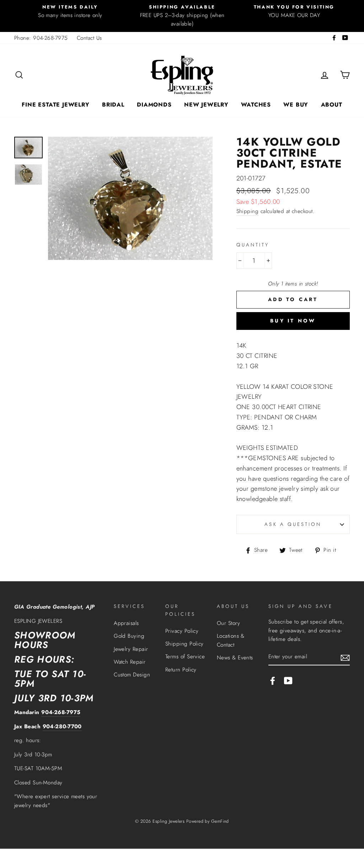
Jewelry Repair (131, 649)
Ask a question (292, 524)
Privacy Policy (181, 631)
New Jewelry (206, 104)
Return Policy (181, 670)
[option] (70, 12)
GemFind (220, 821)
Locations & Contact (231, 640)
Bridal (113, 104)
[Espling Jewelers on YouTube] (288, 680)
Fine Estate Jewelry (55, 104)
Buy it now (293, 320)
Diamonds (154, 104)
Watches (256, 104)
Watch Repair (129, 662)
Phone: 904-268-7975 (41, 38)
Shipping (247, 211)
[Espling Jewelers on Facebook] (272, 680)
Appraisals (126, 623)
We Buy (295, 104)
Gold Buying (129, 636)
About (331, 104)
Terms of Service (185, 656)
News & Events (235, 658)
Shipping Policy (184, 644)
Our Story (228, 623)
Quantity (252, 244)
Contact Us (89, 38)
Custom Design (132, 675)
